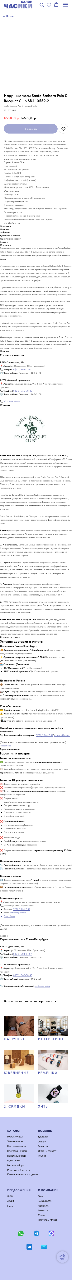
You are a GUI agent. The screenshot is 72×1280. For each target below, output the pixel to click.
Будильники (13, 1160)
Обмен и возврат (47, 1151)
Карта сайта (44, 1200)
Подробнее (5, 745)
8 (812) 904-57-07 (22, 369)
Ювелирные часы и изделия (22, 1174)
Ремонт (42, 1156)
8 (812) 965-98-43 (22, 390)
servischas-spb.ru (42, 986)
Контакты (43, 1210)
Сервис (42, 1215)
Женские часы (15, 1141)
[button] (41, 4)
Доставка (43, 1136)
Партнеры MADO (47, 1220)
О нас (41, 1196)
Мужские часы (15, 1136)
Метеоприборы (15, 1165)
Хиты (10, 1196)
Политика (43, 1205)
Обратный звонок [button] (11, 401)
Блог (10, 1206)
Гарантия (43, 1146)
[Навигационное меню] (65, 5)
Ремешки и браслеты (18, 1170)
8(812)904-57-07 (44, 735)
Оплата (42, 1141)
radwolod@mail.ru (62, 735)
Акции (10, 1201)
